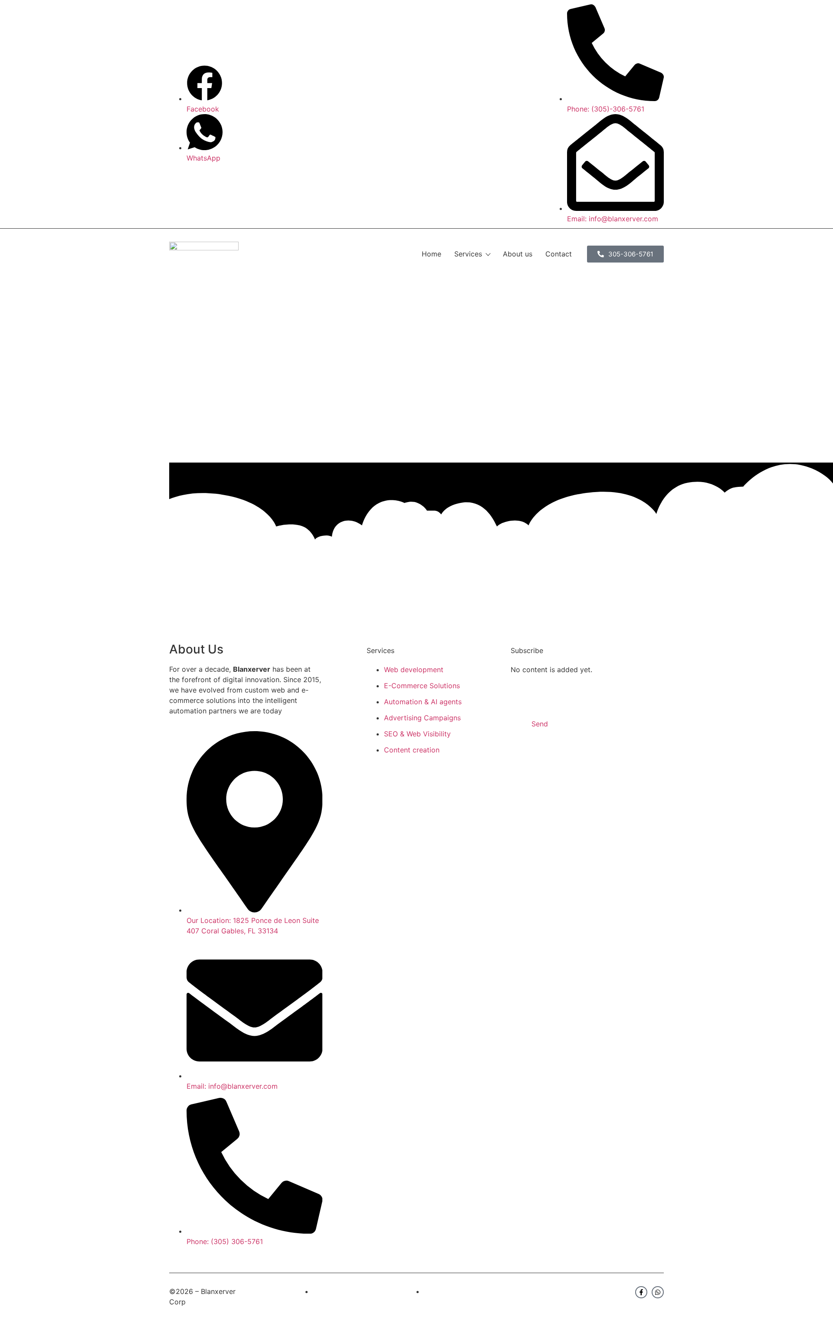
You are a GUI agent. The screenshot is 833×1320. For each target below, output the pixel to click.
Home (431, 254)
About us (517, 254)
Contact (558, 254)
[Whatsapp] (658, 1292)
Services (468, 254)
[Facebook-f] (641, 1292)
